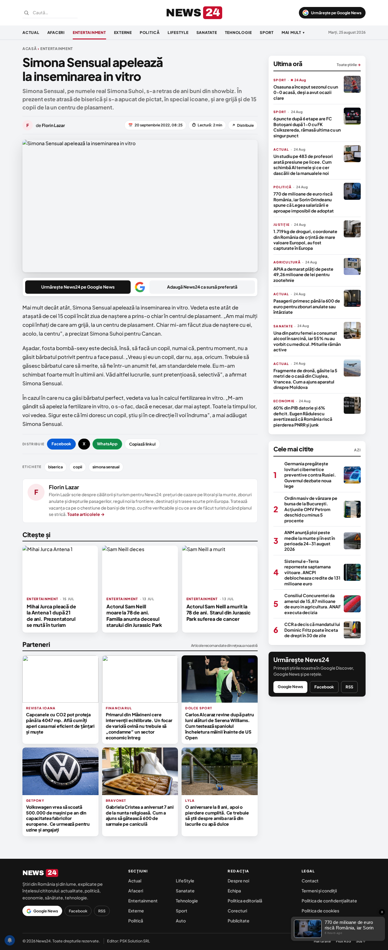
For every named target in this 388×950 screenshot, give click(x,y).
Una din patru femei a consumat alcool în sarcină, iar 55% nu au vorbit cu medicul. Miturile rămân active (307, 341)
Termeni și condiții (319, 890)
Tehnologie (238, 32)
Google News (290, 686)
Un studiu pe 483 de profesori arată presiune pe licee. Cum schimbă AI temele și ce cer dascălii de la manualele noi (303, 164)
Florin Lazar (64, 486)
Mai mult (293, 32)
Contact (310, 880)
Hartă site (322, 940)
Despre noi (238, 880)
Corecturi (237, 910)
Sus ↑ (361, 940)
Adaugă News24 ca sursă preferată (202, 286)
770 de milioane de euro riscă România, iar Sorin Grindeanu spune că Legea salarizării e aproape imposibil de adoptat (303, 202)
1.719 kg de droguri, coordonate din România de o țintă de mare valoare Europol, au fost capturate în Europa (305, 240)
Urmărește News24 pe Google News (78, 286)
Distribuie (243, 125)
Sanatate (206, 32)
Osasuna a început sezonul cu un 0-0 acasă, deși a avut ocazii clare (305, 92)
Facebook (61, 443)
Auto (181, 920)
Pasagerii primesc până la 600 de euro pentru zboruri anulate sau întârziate (306, 306)
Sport (267, 32)
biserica (55, 466)
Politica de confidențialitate (329, 900)
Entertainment (89, 32)
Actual (30, 32)
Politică (150, 32)
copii (77, 466)
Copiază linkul (142, 444)
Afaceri (56, 32)
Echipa (234, 890)
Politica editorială (245, 900)
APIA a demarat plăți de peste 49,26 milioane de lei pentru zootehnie (303, 274)
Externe (123, 32)
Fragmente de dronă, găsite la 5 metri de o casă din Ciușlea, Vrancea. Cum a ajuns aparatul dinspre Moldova (305, 379)
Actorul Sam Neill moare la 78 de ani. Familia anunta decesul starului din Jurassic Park (134, 615)
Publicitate (238, 920)
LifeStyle (178, 32)
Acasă (29, 48)
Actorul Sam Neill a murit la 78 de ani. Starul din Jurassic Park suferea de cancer (218, 612)
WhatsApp (107, 443)
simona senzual (105, 466)
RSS (349, 686)
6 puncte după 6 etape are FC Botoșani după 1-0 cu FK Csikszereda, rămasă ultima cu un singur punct (307, 127)
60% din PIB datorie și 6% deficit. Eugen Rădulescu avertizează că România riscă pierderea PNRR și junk (302, 416)
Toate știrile (349, 64)
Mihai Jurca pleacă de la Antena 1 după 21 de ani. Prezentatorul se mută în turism (51, 615)
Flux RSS (343, 940)
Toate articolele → (86, 514)
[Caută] (26, 13)
